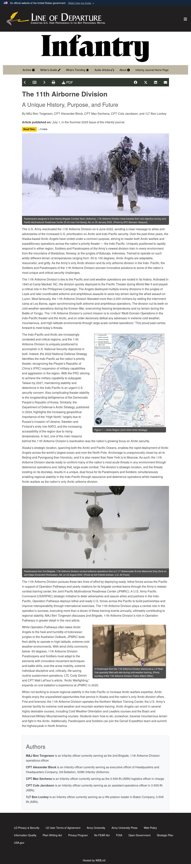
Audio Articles (103, 70)
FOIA (119, 835)
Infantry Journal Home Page (152, 70)
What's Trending (76, 70)
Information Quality (25, 835)
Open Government (140, 835)
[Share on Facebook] (135, 82)
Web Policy (150, 828)
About (123, 70)
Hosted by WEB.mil (94, 860)
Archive (27, 70)
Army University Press (124, 828)
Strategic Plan (165, 835)
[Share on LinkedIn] (155, 82)
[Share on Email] (165, 82)
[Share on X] (145, 82)
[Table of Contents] (34, 82)
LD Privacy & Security (26, 828)
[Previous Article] (25, 82)
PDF (69, 82)
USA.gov (19, 842)
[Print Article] (53, 82)
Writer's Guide (49, 70)
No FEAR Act (102, 835)
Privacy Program (78, 835)
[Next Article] (44, 82)
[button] (81, 3)
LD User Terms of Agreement (63, 828)
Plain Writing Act (52, 835)
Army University (96, 828)
